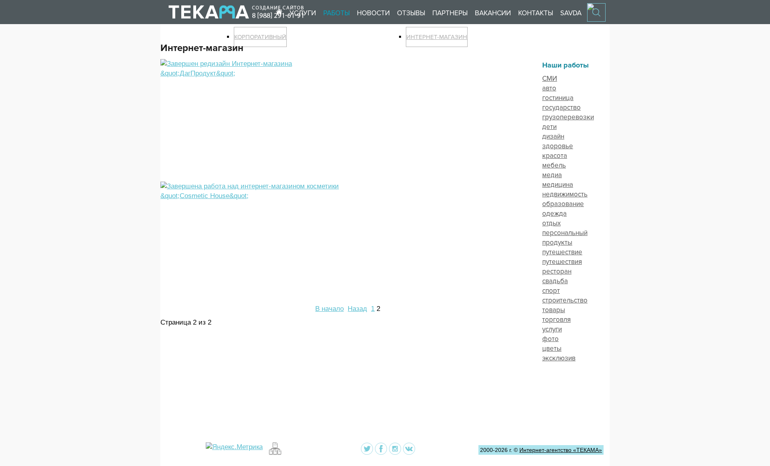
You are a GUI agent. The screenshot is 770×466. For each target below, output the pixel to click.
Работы (336, 13)
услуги (552, 329)
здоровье (557, 146)
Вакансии (493, 13)
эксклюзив (558, 358)
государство (561, 107)
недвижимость (565, 194)
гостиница (557, 98)
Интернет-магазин (436, 37)
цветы (551, 348)
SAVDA (571, 13)
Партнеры (450, 13)
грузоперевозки (568, 117)
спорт (551, 290)
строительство (565, 300)
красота (554, 155)
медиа (552, 175)
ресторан (556, 271)
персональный (565, 233)
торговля (556, 319)
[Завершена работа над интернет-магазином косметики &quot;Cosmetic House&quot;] (253, 196)
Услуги (303, 13)
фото (550, 339)
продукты (557, 242)
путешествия (562, 262)
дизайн (553, 136)
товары (553, 310)
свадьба (555, 281)
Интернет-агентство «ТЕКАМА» (560, 450)
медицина (557, 184)
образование (563, 204)
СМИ (549, 78)
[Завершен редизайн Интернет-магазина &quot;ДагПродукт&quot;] (253, 73)
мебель (554, 165)
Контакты (535, 13)
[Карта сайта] (274, 453)
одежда (554, 213)
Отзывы (411, 13)
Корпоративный (260, 37)
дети (549, 127)
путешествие (562, 252)
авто (549, 88)
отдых (551, 223)
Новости (373, 13)
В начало (329, 309)
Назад (357, 309)
